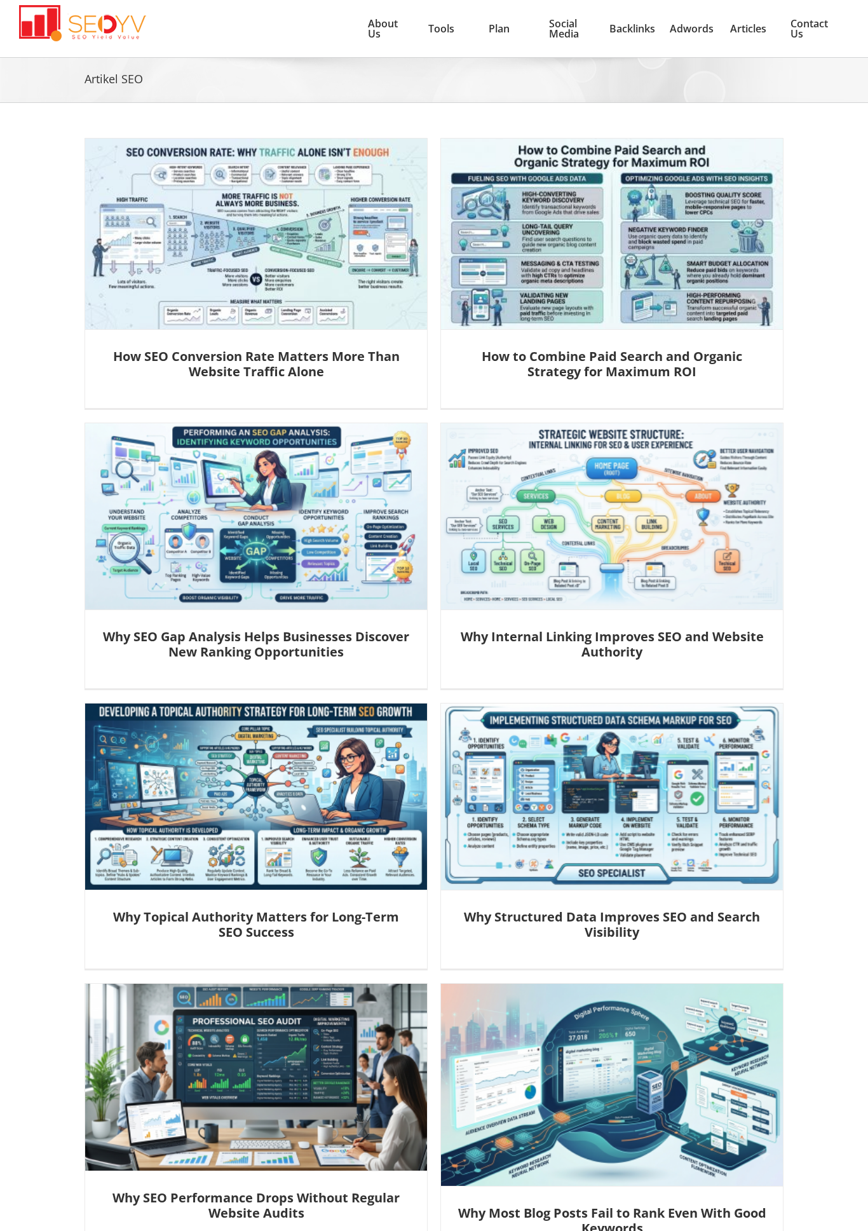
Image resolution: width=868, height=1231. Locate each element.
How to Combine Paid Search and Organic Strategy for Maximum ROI (612, 364)
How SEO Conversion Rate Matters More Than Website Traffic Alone (256, 364)
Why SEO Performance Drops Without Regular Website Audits (256, 1205)
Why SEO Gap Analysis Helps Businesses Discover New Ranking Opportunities (256, 644)
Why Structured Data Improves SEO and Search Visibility (612, 924)
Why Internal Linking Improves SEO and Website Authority (612, 644)
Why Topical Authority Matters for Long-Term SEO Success (256, 924)
